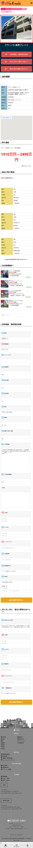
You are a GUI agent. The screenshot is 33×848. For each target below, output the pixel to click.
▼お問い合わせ (5, 780)
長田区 (3, 745)
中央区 (3, 749)
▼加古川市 (20, 739)
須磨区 (3, 743)
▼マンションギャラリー (8, 760)
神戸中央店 (6, 800)
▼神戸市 (3, 737)
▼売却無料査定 (5, 754)
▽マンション (21, 741)
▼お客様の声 (4, 767)
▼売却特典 (4, 756)
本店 (4, 785)
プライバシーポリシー (16, 835)
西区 (2, 741)
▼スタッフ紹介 (5, 778)
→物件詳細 (28, 277)
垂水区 (3, 739)
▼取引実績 (4, 765)
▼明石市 (19, 737)
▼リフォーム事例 (6, 769)
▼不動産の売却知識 (6, 758)
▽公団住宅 (20, 743)
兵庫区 (3, 747)
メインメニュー (31, 2)
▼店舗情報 (4, 776)
